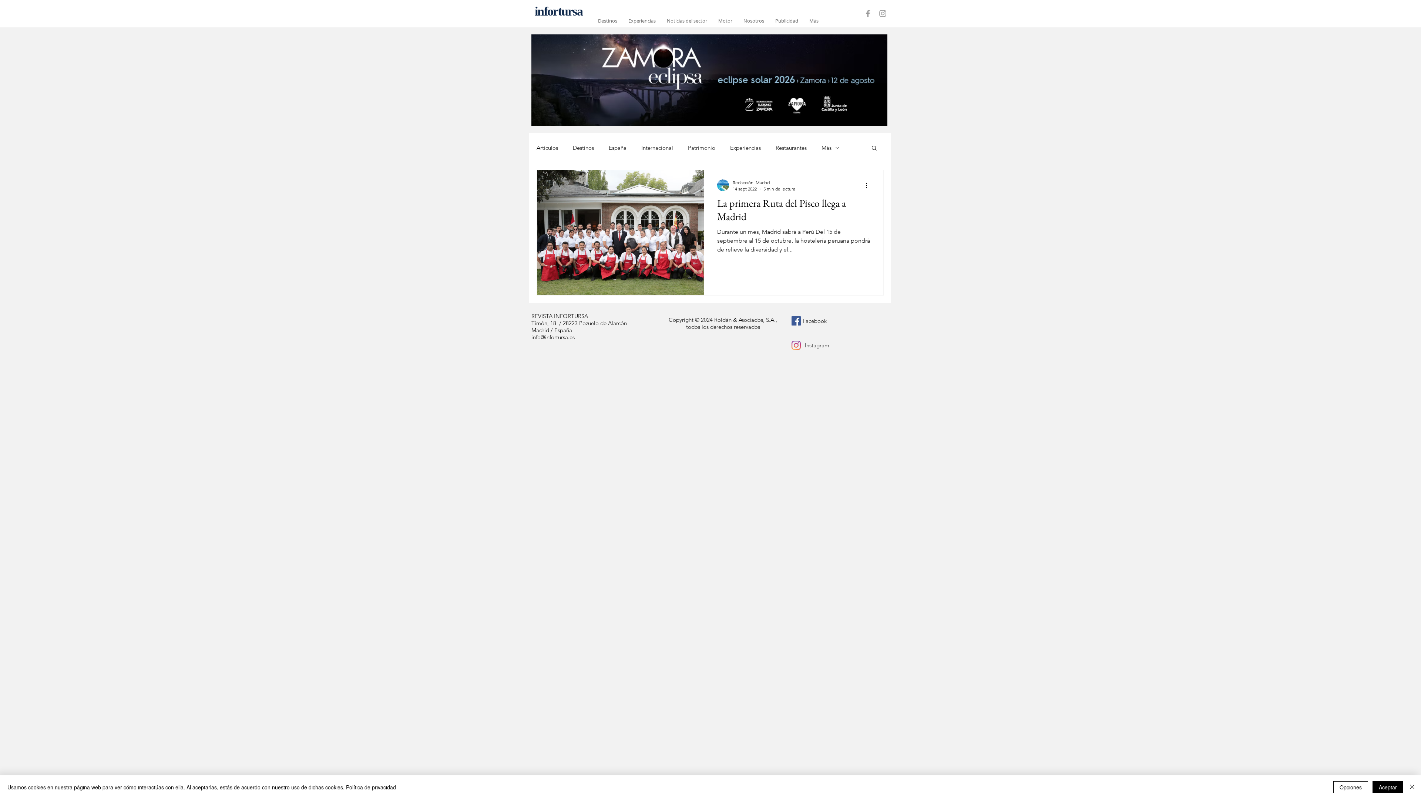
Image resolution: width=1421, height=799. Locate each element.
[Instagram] (796, 345)
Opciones (1351, 787)
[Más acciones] (868, 185)
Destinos (583, 147)
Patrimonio (701, 147)
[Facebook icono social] (796, 321)
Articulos (547, 147)
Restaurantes (791, 147)
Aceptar (1388, 787)
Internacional (657, 147)
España (617, 147)
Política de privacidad (371, 787)
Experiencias (745, 147)
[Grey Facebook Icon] (868, 13)
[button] (874, 148)
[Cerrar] (1412, 787)
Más (827, 147)
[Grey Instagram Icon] (882, 13)
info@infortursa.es (553, 337)
